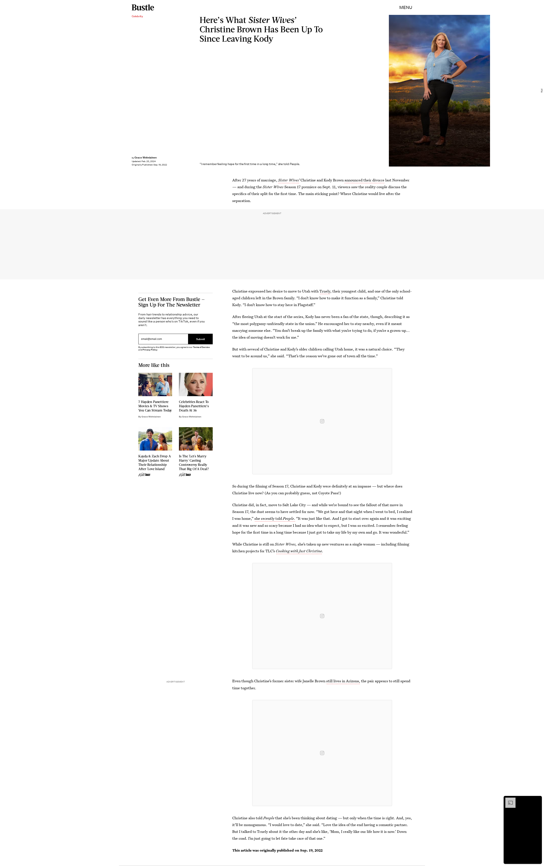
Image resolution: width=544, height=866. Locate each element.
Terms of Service (201, 347)
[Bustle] (143, 7)
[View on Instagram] (322, 421)
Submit (200, 339)
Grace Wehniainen (146, 157)
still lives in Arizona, (343, 680)
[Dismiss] (537, 799)
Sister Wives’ (289, 180)
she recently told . (274, 518)
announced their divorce (364, 180)
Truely (324, 291)
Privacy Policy (150, 349)
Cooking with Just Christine (299, 550)
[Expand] (508, 799)
